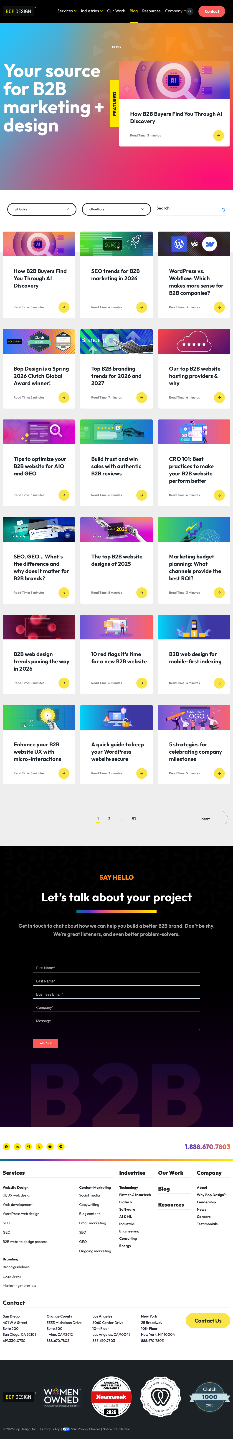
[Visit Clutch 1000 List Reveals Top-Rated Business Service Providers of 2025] (209, 1397)
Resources (151, 10)
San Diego (11, 1316)
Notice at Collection (117, 1429)
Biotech (125, 1202)
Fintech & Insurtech (135, 1194)
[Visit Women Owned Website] (62, 1397)
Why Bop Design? (211, 1194)
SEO (6, 1223)
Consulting (128, 1238)
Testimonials (207, 1224)
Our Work (116, 10)
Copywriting (89, 1204)
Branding (10, 1259)
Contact (212, 11)
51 (134, 818)
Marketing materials (19, 1285)
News (201, 1209)
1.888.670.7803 (207, 1147)
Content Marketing (95, 1187)
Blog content (89, 1213)
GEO (6, 1232)
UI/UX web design (17, 1195)
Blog (134, 10)
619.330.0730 (14, 1340)
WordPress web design (21, 1213)
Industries (90, 10)
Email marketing (92, 1223)
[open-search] (189, 11)
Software (127, 1209)
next (205, 818)
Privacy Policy (50, 1429)
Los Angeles (102, 1316)
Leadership (206, 1202)
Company (173, 10)
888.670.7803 (58, 1340)
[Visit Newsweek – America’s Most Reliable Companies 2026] (111, 1396)
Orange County (59, 1316)
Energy (125, 1245)
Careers (203, 1216)
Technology (128, 1187)
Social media (89, 1195)
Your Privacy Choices (85, 1429)
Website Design (15, 1187)
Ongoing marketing (95, 1251)
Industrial (127, 1224)
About (202, 1187)
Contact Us (208, 1320)
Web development (18, 1204)
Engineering (129, 1231)
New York (149, 1316)
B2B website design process (25, 1241)
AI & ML (125, 1216)
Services (65, 10)
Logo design (12, 1276)
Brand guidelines (16, 1267)
